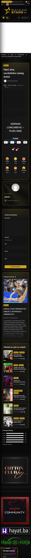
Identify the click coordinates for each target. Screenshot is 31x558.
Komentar (7, 218)
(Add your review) (7, 444)
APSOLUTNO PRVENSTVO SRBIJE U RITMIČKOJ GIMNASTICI (14, 311)
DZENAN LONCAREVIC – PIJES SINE (15, 127)
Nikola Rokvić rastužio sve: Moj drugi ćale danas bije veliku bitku (20, 408)
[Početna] (3, 17)
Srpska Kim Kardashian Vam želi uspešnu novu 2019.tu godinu (20, 381)
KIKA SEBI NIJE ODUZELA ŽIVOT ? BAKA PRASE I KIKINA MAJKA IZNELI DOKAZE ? (20, 355)
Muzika (16, 365)
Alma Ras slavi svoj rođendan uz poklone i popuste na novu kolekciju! (20, 396)
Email (6, 251)
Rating (7, 237)
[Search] (22, 17)
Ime (6, 244)
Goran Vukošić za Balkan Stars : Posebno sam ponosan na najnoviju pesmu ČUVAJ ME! (20, 421)
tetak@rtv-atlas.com (13, 200)
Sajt (6, 258)
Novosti (6, 65)
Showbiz (22, 352)
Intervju (16, 418)
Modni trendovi (18, 390)
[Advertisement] (15, 37)
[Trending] (18, 17)
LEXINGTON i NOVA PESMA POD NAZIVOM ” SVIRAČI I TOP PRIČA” (20, 368)
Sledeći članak (8, 277)
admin (7, 197)
